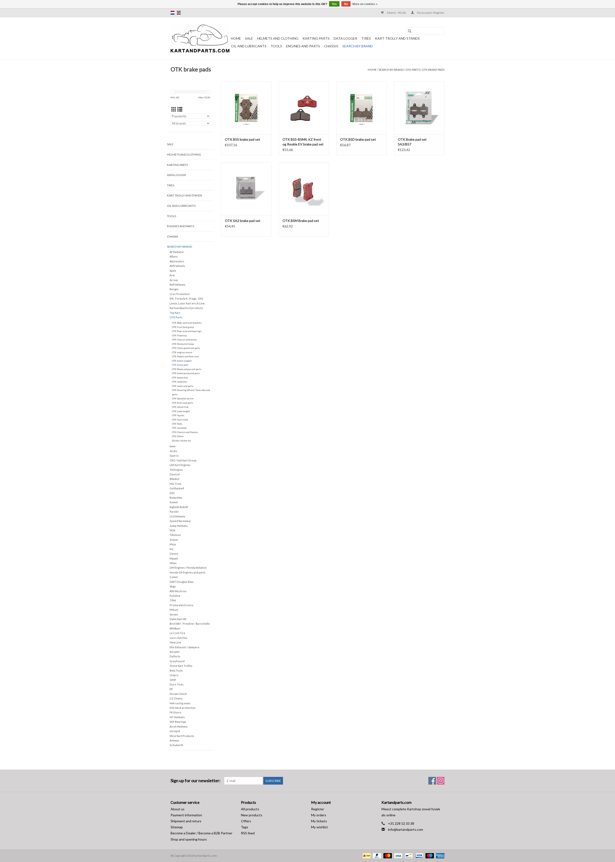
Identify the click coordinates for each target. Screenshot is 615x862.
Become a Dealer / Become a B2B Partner (201, 833)
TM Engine (176, 469)
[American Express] (439, 855)
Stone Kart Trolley (181, 665)
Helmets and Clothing (277, 38)
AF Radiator (177, 251)
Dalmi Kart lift (178, 619)
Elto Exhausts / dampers (184, 647)
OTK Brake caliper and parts (186, 369)
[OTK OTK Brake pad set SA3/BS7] (419, 107)
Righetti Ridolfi (179, 507)
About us (177, 809)
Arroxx (174, 280)
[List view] (179, 109)
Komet (174, 502)
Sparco (174, 455)
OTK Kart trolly (180, 419)
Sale (249, 38)
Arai (172, 275)
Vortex (174, 614)
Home (236, 38)
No (346, 4)
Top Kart (175, 312)
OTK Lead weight (181, 411)
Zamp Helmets (179, 525)
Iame (173, 446)
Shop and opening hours (189, 839)
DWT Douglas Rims (182, 581)
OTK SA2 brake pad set (242, 221)
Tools (276, 46)
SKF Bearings (178, 721)
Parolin (174, 511)
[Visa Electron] (418, 855)
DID (172, 493)
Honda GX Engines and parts (187, 572)
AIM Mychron (178, 591)
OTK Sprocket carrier (183, 398)
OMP (173, 679)
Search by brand (357, 46)
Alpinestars (177, 261)
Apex (173, 270)
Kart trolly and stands (397, 38)
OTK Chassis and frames (185, 432)
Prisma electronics (181, 605)
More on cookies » (364, 4)
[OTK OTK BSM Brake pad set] (304, 189)
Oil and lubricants (248, 46)
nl (172, 13)
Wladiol (174, 478)
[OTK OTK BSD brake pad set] (361, 107)
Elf (171, 689)
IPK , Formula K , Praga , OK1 (186, 298)
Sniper (174, 539)
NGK (172, 530)
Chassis (331, 46)
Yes (334, 4)
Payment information (186, 815)
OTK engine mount (182, 352)
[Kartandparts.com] (200, 38)
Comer (174, 577)
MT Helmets (177, 717)
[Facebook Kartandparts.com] (432, 781)
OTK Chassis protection (184, 339)
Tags (244, 827)
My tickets (319, 821)
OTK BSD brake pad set (358, 139)
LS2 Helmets (177, 516)
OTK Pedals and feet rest (185, 356)
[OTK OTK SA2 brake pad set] (246, 189)
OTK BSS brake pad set (242, 139)
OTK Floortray (179, 335)
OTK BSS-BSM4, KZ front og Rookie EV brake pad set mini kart (303, 142)
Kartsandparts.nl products (186, 307)
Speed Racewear (180, 520)
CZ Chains (176, 698)
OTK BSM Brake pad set (301, 221)
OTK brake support (182, 360)
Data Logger (345, 38)
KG (171, 549)
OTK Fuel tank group (183, 327)
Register (317, 809)
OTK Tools (177, 423)
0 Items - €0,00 (396, 12)
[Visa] (397, 855)
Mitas (173, 563)
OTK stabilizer (179, 381)
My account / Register (430, 12)
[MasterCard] (387, 855)
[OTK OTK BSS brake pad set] (246, 107)
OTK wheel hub (180, 406)
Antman (174, 740)
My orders (318, 815)
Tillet (173, 600)
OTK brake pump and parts (186, 373)
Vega (173, 586)
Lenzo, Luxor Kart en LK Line (187, 303)
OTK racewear (179, 427)
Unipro (174, 675)
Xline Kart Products (182, 735)
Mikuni (174, 609)
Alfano (174, 256)
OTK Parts (413, 69)
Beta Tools (176, 670)
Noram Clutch (178, 693)
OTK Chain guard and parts (186, 347)
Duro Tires (177, 684)
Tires (366, 38)
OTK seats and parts (182, 385)
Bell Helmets (177, 284)
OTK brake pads (433, 69)
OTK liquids (178, 415)
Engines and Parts (303, 46)
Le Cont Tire (177, 633)
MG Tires (175, 483)
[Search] (409, 31)
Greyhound (177, 661)
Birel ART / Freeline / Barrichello (190, 623)
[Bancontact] (408, 855)
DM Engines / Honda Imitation (188, 567)
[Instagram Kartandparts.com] (440, 781)
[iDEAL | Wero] (366, 855)
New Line (175, 642)
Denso (174, 553)
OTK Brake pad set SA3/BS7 (412, 141)
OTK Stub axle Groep (183, 343)
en (179, 13)
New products (251, 815)
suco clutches (178, 637)
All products (250, 809)
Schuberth (176, 745)
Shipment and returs (186, 821)
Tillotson (175, 534)
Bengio (174, 289)
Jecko (173, 451)
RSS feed (248, 833)
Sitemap (177, 827)
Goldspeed (177, 488)
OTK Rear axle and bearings (187, 331)
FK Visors (175, 712)
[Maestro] (429, 855)
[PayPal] (376, 855)
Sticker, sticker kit (181, 440)
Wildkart (175, 628)
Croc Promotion (180, 294)
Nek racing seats (180, 703)
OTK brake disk (180, 377)
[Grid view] (173, 109)
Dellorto (175, 656)
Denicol (175, 474)
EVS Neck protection (183, 707)
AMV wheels (177, 265)
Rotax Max (176, 497)
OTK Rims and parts (182, 402)
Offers (246, 821)
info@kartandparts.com (405, 829)
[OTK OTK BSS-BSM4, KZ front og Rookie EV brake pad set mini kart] (304, 107)
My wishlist (319, 827)
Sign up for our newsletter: (196, 780)
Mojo (173, 544)
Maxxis (174, 558)
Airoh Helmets (179, 726)
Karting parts (316, 38)
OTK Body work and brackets (187, 322)
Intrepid (175, 731)
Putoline (175, 595)
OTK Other (178, 436)
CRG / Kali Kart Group (183, 460)
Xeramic (175, 651)
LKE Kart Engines (180, 464)
